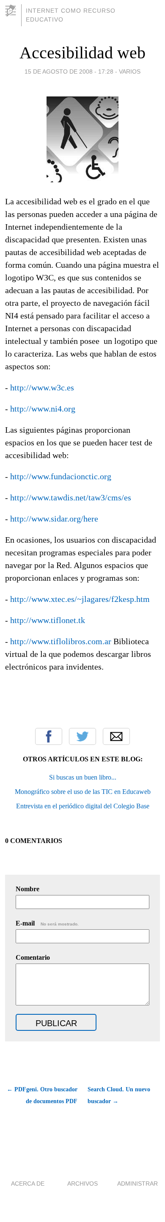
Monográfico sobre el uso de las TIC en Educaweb (83, 791)
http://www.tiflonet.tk (47, 620)
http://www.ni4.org (42, 408)
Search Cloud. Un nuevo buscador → (119, 1095)
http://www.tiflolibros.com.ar (60, 641)
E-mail (47, 923)
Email (116, 736)
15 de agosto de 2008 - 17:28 (69, 71)
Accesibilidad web (82, 52)
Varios (129, 71)
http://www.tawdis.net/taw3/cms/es (70, 497)
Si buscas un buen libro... (82, 777)
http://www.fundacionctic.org (60, 476)
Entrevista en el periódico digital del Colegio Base (82, 806)
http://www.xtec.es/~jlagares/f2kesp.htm (80, 599)
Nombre (27, 888)
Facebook (48, 736)
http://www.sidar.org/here (54, 518)
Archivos (82, 1183)
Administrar (137, 1183)
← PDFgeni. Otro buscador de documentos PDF (42, 1095)
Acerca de (27, 1183)
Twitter (82, 736)
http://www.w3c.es (42, 387)
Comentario (33, 957)
